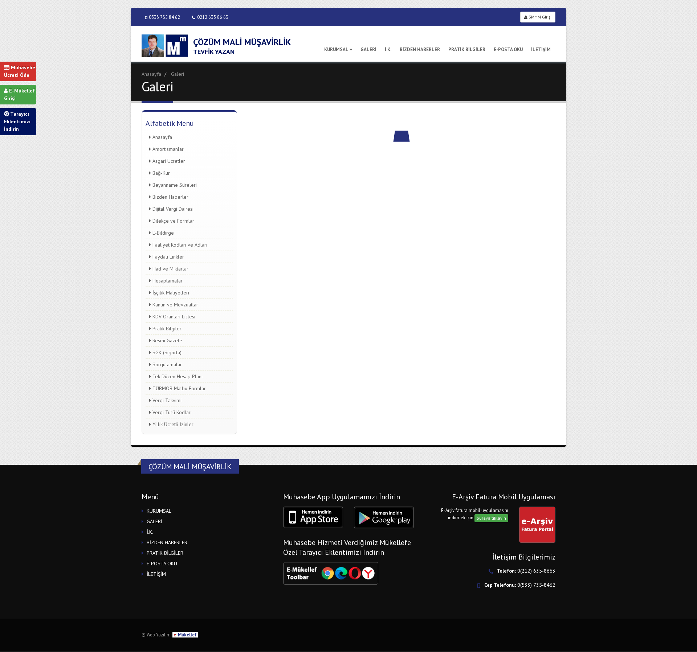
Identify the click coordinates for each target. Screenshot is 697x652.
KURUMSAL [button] (159, 511)
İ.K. (388, 49)
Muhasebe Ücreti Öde (19, 71)
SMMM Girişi (539, 17)
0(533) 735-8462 (536, 585)
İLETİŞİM (541, 49)
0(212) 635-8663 (536, 571)
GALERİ (368, 49)
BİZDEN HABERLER (420, 49)
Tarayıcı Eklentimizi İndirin (17, 121)
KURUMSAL (336, 49)
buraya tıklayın (491, 518)
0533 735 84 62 (164, 17)
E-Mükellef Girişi (19, 94)
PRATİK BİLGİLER (466, 49)
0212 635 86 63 (212, 17)
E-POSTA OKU (508, 49)
